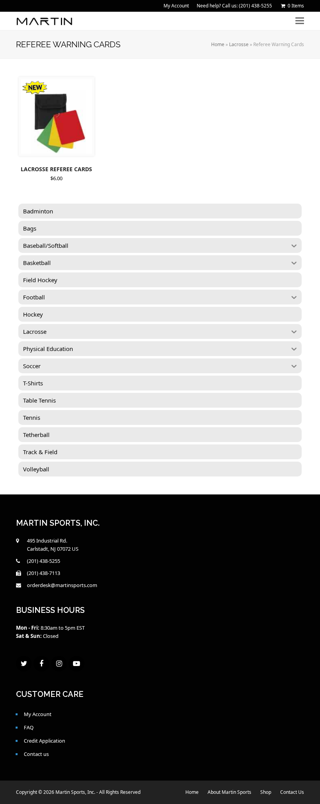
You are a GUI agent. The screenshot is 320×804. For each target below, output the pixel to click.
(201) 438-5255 (43, 560)
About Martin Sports (229, 792)
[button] (299, 21)
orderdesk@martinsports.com (62, 585)
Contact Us (292, 792)
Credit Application (44, 740)
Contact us (36, 753)
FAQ (29, 727)
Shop (265, 792)
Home (217, 44)
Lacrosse (239, 44)
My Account (38, 714)
